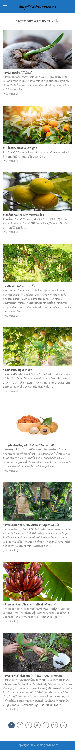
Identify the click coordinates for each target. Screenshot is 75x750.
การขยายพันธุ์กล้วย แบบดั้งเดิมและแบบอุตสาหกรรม (32, 675)
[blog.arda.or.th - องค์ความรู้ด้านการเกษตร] (37, 7)
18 (54, 725)
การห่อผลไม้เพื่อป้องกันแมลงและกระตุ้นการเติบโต (31, 524)
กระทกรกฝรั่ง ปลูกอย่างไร (17, 370)
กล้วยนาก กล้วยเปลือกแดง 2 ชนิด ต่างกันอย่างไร (30, 604)
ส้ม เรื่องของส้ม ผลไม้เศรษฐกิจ (20, 147)
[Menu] (5, 6)
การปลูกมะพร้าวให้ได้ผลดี (17, 72)
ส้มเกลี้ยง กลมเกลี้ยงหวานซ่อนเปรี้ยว (23, 215)
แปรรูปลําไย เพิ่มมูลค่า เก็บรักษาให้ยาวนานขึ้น (29, 445)
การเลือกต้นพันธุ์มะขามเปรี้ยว (20, 286)
